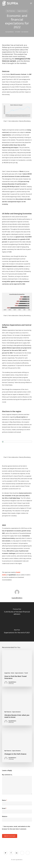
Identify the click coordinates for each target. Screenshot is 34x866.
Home (12, 673)
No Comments (25, 31)
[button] (31, 3)
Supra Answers (22, 11)
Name (4, 800)
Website (4, 816)
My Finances (11, 11)
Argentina (7, 673)
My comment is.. (7, 775)
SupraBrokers (10, 31)
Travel (26, 673)
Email (4, 808)
